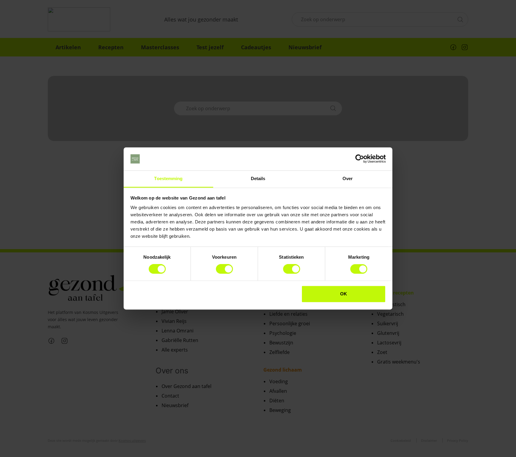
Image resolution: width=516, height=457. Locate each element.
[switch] (224, 269)
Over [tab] (348, 178)
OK (343, 293)
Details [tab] (258, 178)
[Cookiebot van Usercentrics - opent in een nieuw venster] (360, 158)
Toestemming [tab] (168, 178)
